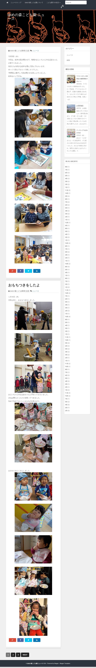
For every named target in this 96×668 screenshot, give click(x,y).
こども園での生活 (53, 2)
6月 (66, 173)
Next (25, 655)
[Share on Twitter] (28, 271)
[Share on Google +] (12, 271)
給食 (68, 60)
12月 (66, 222)
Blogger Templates (65, 663)
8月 (66, 167)
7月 (66, 170)
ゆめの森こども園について (34, 2)
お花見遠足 (79, 106)
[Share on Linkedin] (36, 271)
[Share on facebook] (20, 271)
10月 (66, 193)
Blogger (56, 663)
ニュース (35, 51)
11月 (66, 190)
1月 (66, 187)
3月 (66, 181)
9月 (66, 196)
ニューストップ (16, 2)
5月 (66, 175)
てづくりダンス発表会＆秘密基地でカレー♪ (82, 78)
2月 (66, 184)
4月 (66, 178)
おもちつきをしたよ (24, 285)
